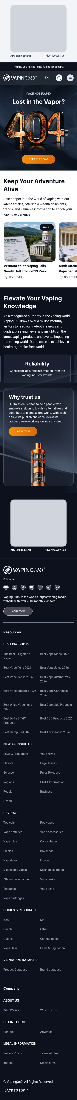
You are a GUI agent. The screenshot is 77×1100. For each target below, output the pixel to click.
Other (43, 929)
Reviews (10, 813)
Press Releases (50, 772)
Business (46, 791)
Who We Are (11, 1010)
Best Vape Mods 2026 (54, 654)
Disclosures (48, 1063)
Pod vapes (47, 822)
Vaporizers (10, 860)
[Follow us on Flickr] (57, 587)
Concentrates (49, 841)
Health (46, 227)
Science (8, 772)
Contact (8, 1032)
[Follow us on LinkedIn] (48, 587)
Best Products (16, 644)
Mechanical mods (52, 870)
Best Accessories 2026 (55, 732)
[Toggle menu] (70, 77)
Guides (8, 939)
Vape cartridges (13, 898)
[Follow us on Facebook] (23, 587)
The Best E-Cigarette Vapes (16, 656)
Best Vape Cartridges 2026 (54, 693)
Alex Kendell (15, 277)
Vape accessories (51, 832)
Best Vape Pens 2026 (17, 667)
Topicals (9, 822)
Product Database (15, 969)
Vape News (47, 754)
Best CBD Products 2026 (56, 718)
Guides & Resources (20, 910)
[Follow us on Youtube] (5, 587)
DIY (42, 920)
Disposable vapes (15, 870)
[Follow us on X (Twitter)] (40, 587)
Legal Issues (48, 763)
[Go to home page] (20, 77)
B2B (6, 920)
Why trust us (48, 1010)
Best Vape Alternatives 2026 (55, 679)
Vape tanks (47, 879)
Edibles (8, 851)
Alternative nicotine (16, 879)
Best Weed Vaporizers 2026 (17, 707)
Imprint (8, 1063)
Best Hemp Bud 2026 (17, 732)
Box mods (46, 851)
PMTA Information (52, 782)
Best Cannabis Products (56, 705)
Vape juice (10, 841)
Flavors (8, 763)
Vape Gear (10, 948)
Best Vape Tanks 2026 (18, 677)
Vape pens (47, 889)
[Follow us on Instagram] (14, 587)
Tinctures (9, 889)
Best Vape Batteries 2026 (19, 691)
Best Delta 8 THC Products (14, 721)
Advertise (46, 1032)
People (7, 791)
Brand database (50, 969)
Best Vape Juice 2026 (54, 667)
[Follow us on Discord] (31, 587)
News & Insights (17, 744)
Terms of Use (49, 1053)
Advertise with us (54, 55)
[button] (48, 78)
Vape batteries (12, 832)
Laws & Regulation (15, 754)
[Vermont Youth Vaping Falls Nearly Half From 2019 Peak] (30, 242)
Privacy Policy (12, 1053)
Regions (8, 782)
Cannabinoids (49, 939)
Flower (44, 860)
